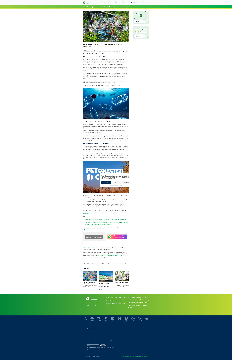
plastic (114, 264)
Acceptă (106, 182)
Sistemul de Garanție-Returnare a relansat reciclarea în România (104, 285)
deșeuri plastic (101, 264)
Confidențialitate (135, 357)
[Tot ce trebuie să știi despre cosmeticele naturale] (122, 275)
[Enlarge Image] (106, 26)
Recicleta (100, 257)
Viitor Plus (105, 248)
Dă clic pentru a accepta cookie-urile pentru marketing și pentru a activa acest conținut (94, 236)
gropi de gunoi (108, 264)
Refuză (116, 182)
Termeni (121, 185)
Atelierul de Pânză (112, 255)
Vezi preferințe (126, 182)
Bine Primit (119, 255)
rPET (125, 264)
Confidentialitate (117, 185)
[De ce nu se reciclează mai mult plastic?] (90, 275)
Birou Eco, (125, 255)
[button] (148, 2)
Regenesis (105, 257)
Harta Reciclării (86, 248)
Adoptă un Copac (104, 255)
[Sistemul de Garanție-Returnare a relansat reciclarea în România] (106, 276)
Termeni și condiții (126, 357)
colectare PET (86, 264)
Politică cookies (112, 185)
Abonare (103, 345)
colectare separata (93, 264)
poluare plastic (120, 264)
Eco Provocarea (86, 257)
